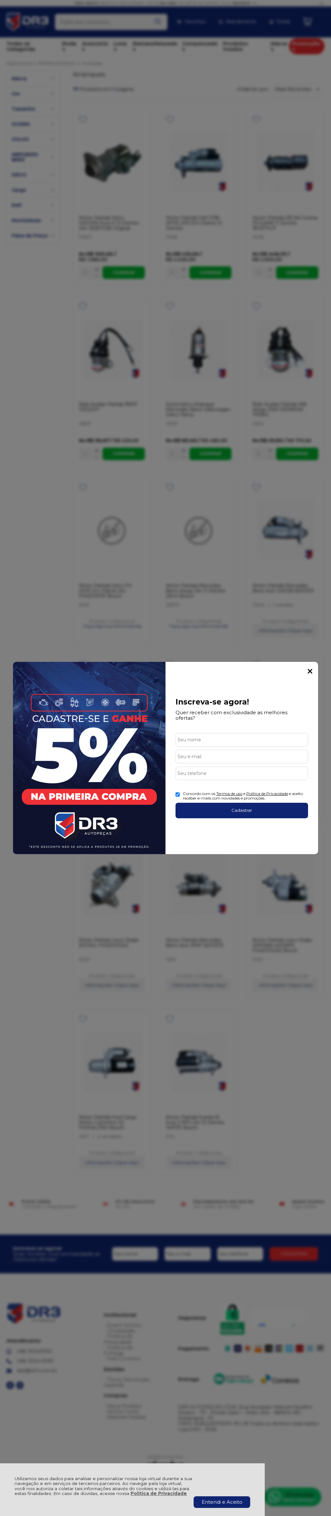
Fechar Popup (310, 671)
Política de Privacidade (159, 1493)
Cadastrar (241, 810)
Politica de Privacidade (267, 793)
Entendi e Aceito (222, 1502)
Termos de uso (229, 793)
